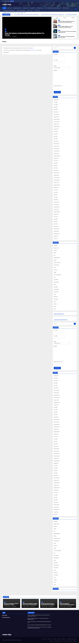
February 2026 (56, 114)
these (10, 12)
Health (13, 12)
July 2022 (55, 216)
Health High (6, 4)
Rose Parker (14, 36)
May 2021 (55, 238)
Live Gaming (56, 279)
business (55, 250)
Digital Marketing (57, 257)
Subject (55, 65)
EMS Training (4, 615)
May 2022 (55, 221)
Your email (55, 60)
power (16, 12)
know (24, 12)
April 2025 (55, 138)
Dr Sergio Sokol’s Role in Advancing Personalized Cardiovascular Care (47, 604)
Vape (55, 308)
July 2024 (55, 160)
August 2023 (56, 187)
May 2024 (55, 165)
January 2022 (56, 231)
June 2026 (56, 104)
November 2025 (57, 121)
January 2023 (56, 204)
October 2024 (56, 153)
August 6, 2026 (8, 36)
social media (56, 291)
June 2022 (56, 219)
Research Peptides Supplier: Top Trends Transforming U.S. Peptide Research (65, 27)
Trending (72, 17)
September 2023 (57, 460)
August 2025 (56, 404)
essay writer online (32, 50)
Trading (55, 303)
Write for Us (29, 10)
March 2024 (56, 170)
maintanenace (56, 557)
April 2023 (55, 197)
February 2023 (56, 202)
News (5, 31)
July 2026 (55, 102)
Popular (64, 17)
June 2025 (56, 133)
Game (55, 267)
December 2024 (57, 148)
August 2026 (56, 99)
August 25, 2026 (8, 606)
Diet (54, 255)
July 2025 (55, 131)
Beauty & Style (56, 523)
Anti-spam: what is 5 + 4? (58, 85)
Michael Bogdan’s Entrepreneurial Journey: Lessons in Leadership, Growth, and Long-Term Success (23, 34)
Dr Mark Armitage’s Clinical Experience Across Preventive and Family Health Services (66, 22)
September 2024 (57, 155)
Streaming (55, 296)
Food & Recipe (56, 540)
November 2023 (57, 180)
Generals (55, 269)
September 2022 (57, 211)
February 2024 (56, 172)
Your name (56, 54)
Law (54, 277)
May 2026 (55, 107)
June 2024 (56, 163)
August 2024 (56, 158)
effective (22, 12)
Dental (55, 252)
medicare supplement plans (59, 313)
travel (55, 306)
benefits (8, 12)
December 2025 (56, 119)
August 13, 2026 (45, 606)
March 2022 (56, 226)
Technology (56, 299)
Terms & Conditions (21, 10)
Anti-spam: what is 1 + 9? (58, 361)
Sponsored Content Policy (9, 10)
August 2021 (56, 236)
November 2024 (57, 150)
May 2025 (55, 136)
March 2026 (56, 387)
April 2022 (55, 223)
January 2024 (56, 175)
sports (55, 294)
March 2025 (56, 141)
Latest (57, 17)
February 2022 (56, 228)
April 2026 (55, 109)
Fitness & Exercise (57, 262)
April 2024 (56, 443)
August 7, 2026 (63, 606)
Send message (57, 92)
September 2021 (57, 233)
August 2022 (56, 214)
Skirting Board (56, 289)
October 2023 (56, 182)
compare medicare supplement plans (60, 319)
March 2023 (56, 199)
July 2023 (55, 189)
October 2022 (56, 209)
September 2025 (57, 126)
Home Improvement (57, 274)
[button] (74, 9)
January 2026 (56, 116)
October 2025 (56, 124)
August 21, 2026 (26, 606)
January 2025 (56, 146)
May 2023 (55, 194)
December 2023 (56, 177)
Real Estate (56, 286)
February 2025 (56, 143)
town (55, 301)
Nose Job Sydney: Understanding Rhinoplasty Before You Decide (67, 604)
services (18, 12)
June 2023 (56, 192)
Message (55, 70)
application (56, 245)
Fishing (55, 260)
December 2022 (56, 206)
